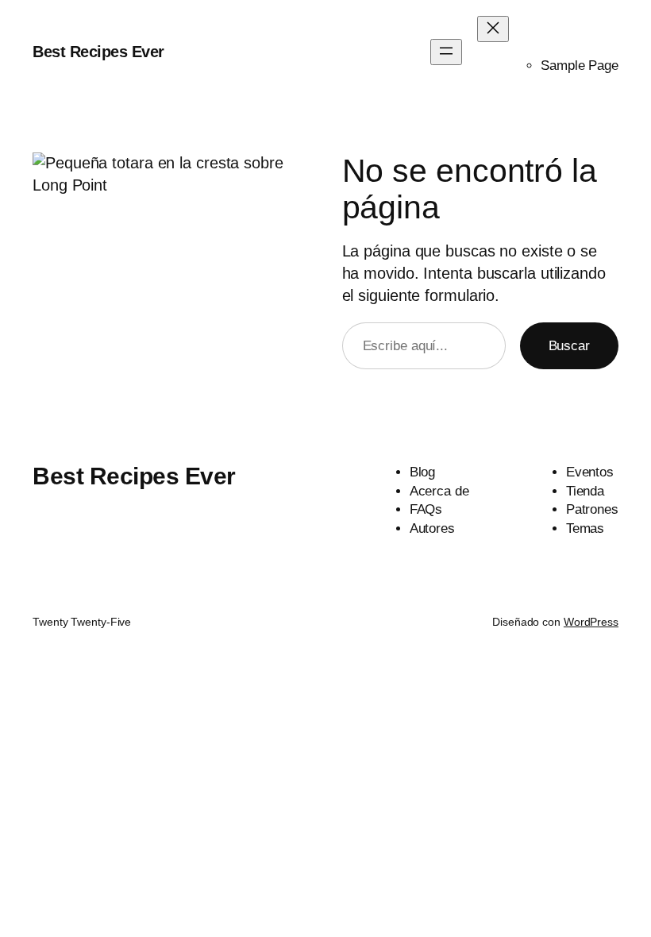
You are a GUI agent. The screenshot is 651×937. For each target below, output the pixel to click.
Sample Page (579, 65)
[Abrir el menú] (446, 52)
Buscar (569, 345)
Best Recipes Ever (98, 51)
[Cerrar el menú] (493, 29)
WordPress (591, 621)
